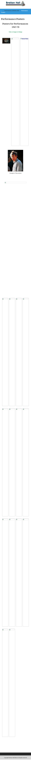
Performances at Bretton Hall (11, 10)
